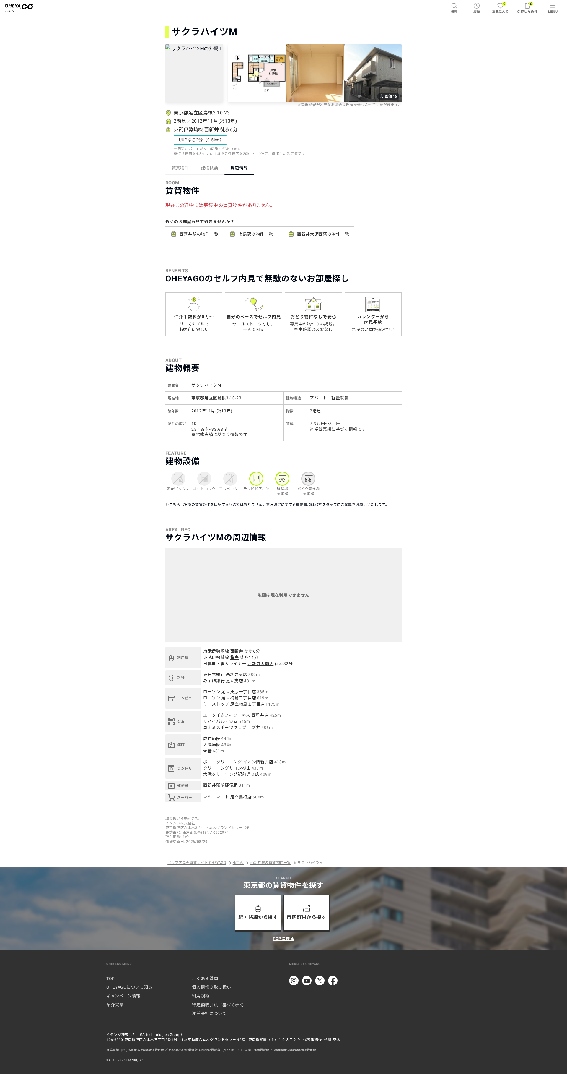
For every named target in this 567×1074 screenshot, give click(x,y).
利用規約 (200, 996)
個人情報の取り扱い (211, 987)
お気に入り (500, 7)
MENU (553, 12)
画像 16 (391, 96)
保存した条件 (527, 7)
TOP (110, 978)
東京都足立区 (188, 113)
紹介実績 (115, 1004)
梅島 (234, 657)
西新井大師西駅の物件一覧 (323, 234)
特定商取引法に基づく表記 (218, 1004)
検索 (454, 12)
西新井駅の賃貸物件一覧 (270, 863)
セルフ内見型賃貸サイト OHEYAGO (196, 863)
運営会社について (209, 1013)
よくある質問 (205, 978)
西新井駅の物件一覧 (199, 234)
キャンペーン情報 (123, 996)
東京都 (238, 863)
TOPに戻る (283, 939)
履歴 (476, 12)
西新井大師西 (260, 663)
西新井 (211, 129)
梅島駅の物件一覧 (255, 234)
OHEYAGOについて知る (129, 987)
